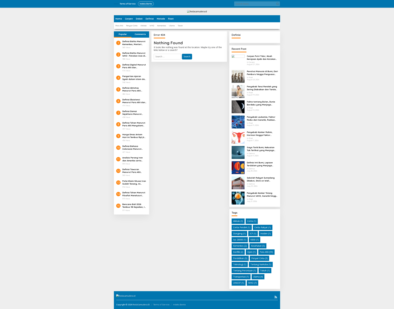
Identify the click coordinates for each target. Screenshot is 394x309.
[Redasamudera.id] (197, 11)
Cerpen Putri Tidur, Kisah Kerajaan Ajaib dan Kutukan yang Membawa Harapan (261, 57)
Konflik (238, 251)
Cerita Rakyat (262, 227)
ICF (253, 233)
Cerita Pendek (241, 227)
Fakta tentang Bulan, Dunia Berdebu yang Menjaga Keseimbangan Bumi (261, 103)
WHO (252, 282)
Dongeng (239, 233)
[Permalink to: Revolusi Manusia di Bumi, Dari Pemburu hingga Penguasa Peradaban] (238, 76)
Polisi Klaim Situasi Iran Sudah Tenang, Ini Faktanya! (134, 182)
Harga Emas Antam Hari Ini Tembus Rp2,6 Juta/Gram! (133, 136)
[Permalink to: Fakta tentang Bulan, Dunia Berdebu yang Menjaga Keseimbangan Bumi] (238, 106)
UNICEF (238, 282)
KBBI (254, 239)
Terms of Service (161, 304)
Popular (123, 34)
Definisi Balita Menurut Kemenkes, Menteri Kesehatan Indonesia (133, 42)
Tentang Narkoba (260, 264)
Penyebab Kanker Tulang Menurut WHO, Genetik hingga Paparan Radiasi (262, 194)
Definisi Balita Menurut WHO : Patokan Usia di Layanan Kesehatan (133, 54)
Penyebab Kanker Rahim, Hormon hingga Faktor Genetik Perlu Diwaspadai (260, 133)
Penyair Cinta (259, 258)
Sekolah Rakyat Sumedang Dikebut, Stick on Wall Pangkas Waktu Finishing (261, 179)
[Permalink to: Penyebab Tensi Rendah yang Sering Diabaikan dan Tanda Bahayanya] (238, 91)
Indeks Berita (179, 304)
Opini (251, 251)
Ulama (258, 276)
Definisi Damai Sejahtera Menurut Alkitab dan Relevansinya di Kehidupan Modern (132, 112)
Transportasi (241, 276)
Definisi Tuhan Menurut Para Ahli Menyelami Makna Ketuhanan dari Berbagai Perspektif (134, 124)
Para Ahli (266, 251)
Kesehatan (258, 245)
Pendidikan (240, 258)
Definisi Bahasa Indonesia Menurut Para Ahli (131, 147)
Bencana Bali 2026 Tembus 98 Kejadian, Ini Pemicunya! (134, 205)
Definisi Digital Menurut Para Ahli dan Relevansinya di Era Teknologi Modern (134, 66)
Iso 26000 (239, 239)
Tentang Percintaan (244, 270)
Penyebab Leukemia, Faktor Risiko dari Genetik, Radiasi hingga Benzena (261, 118)
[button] (277, 3)
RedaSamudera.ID (141, 304)
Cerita (251, 221)
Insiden (265, 233)
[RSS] (276, 297)
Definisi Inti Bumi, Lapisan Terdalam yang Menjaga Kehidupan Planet (260, 164)
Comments (140, 34)
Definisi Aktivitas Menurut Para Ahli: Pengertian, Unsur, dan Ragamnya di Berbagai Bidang (134, 89)
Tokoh (265, 270)
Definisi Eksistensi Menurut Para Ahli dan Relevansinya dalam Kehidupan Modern (133, 101)
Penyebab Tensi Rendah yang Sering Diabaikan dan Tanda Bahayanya (262, 88)
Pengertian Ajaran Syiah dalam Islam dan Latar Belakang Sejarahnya (134, 77)
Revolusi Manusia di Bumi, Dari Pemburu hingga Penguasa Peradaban (262, 72)
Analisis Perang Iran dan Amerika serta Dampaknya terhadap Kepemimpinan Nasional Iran (133, 159)
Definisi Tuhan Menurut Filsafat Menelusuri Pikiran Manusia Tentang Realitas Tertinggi (133, 194)
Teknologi (239, 264)
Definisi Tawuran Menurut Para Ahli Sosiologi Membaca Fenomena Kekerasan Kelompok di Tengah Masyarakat (133, 170)
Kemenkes (240, 245)
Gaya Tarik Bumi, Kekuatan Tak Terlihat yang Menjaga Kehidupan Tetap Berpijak (260, 149)
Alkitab (238, 221)
